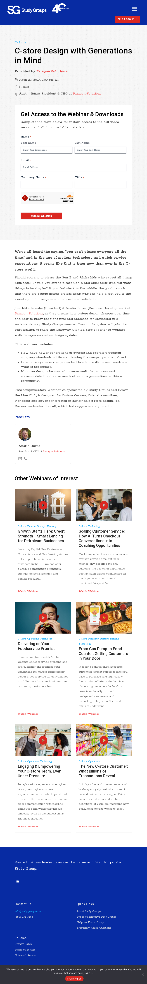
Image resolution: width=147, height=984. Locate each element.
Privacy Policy (23, 944)
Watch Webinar (28, 591)
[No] (142, 974)
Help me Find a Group (90, 922)
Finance (31, 526)
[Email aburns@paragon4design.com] (20, 458)
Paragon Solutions (51, 71)
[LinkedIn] (17, 881)
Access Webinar (41, 216)
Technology (94, 526)
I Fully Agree (74, 978)
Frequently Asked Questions (94, 927)
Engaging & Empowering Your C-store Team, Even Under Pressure (39, 771)
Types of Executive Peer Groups (96, 916)
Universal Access (25, 955)
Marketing (93, 639)
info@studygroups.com (28, 911)
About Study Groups (89, 911)
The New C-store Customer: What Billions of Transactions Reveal (103, 771)
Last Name (82, 143)
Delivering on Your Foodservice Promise (37, 646)
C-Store (20, 42)
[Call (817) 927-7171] (25, 458)
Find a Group (126, 19)
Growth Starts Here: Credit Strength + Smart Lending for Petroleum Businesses (41, 536)
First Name (28, 143)
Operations (33, 639)
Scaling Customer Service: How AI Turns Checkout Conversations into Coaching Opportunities (102, 538)
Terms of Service (25, 949)
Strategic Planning (46, 526)
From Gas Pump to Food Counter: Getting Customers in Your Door (103, 654)
